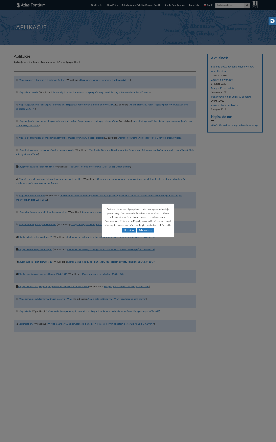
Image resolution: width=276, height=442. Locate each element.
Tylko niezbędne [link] (145, 230)
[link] (272, 21)
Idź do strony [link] (129, 230)
